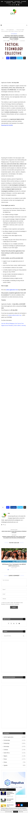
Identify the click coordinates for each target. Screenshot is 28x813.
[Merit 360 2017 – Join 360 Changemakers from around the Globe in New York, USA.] (3, 800)
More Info (21, 811)
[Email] (18, 4)
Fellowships (23, 1)
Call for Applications (8, 1)
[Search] (26, 25)
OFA (8, 40)
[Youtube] (16, 4)
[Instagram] (14, 4)
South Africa (14, 752)
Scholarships (17, 1)
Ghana (14, 762)
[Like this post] (8, 58)
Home (2, 1)
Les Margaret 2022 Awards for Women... (10, 793)
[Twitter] (10, 4)
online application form (12, 289)
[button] (2, 558)
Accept (15, 811)
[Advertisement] (14, 18)
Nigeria (14, 756)
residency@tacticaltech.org (14, 315)
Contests (14, 2)
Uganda (14, 765)
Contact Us (19, 2)
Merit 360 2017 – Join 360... (10, 800)
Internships (8, 2)
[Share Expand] (24, 58)
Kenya (14, 759)
